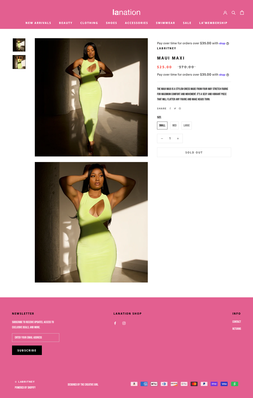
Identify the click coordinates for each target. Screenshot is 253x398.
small (162, 125)
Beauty (66, 23)
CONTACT (236, 322)
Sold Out (194, 152)
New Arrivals (38, 23)
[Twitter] (175, 108)
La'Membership (213, 23)
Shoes (111, 23)
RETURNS (236, 329)
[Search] (234, 12)
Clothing (89, 23)
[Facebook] (170, 108)
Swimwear (165, 23)
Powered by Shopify (25, 387)
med (174, 125)
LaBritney (166, 48)
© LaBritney (25, 381)
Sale (187, 23)
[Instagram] (124, 323)
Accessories (136, 23)
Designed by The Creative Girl (83, 385)
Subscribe (26, 350)
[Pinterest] (180, 108)
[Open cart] (242, 12)
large (187, 125)
